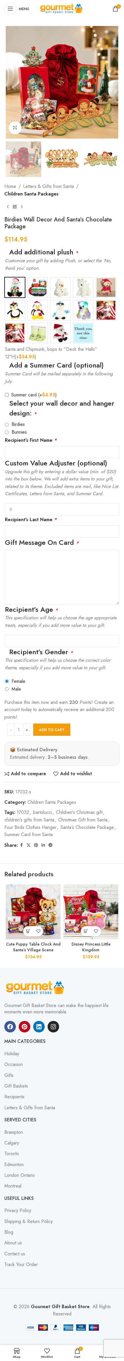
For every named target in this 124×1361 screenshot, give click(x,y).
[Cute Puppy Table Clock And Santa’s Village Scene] (33, 911)
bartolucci (42, 812)
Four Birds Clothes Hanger (30, 827)
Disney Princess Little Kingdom (91, 947)
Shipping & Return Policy (28, 1221)
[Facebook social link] (21, 845)
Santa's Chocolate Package (87, 827)
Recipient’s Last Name (31, 519)
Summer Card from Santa (28, 834)
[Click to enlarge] (15, 127)
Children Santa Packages (31, 194)
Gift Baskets (16, 1086)
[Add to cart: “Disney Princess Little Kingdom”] (86, 931)
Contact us (14, 1254)
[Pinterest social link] (36, 845)
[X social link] (28, 845)
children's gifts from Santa (29, 819)
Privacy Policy (17, 1210)
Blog (8, 1232)
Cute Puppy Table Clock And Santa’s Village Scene (33, 947)
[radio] (15, 287)
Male (16, 689)
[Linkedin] (39, 1026)
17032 (23, 812)
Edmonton (14, 1164)
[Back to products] (14, 207)
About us (13, 1243)
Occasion (13, 1064)
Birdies (18, 424)
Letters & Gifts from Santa (48, 186)
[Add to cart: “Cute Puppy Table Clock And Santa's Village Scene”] (28, 931)
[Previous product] (7, 207)
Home (10, 186)
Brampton (13, 1132)
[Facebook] (10, 1026)
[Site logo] (62, 8)
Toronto (11, 1154)
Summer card (34, 394)
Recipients (14, 1097)
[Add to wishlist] (38, 931)
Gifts (9, 1075)
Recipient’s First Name (31, 440)
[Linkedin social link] (43, 845)
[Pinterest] (24, 1026)
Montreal (12, 1186)
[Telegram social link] (50, 845)
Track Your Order (21, 1264)
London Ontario (19, 1175)
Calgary (11, 1143)
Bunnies (19, 432)
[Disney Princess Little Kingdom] (90, 911)
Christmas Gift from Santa (83, 819)
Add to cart (52, 729)
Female (18, 681)
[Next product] (21, 207)
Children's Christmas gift (79, 812)
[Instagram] (53, 1026)
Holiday (11, 1054)
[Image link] (36, 987)
